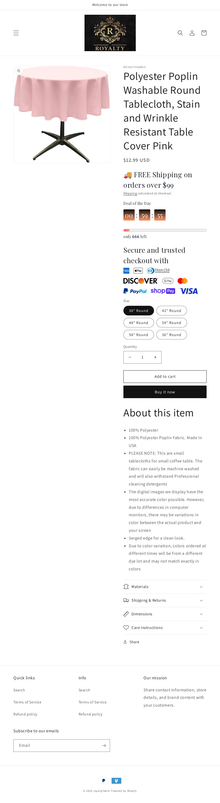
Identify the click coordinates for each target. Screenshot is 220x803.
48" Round (138, 322)
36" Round (171, 334)
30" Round (138, 310)
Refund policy (25, 714)
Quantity (130, 346)
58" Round (138, 334)
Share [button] (135, 641)
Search (19, 690)
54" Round (171, 322)
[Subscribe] (104, 745)
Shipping (130, 193)
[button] (16, 33)
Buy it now (165, 391)
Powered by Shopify (124, 791)
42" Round (171, 310)
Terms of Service (27, 702)
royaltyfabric (102, 791)
